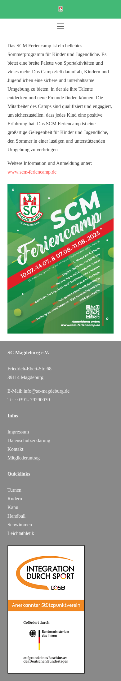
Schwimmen (19, 524)
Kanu (12, 507)
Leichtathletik (20, 533)
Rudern (14, 498)
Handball (16, 516)
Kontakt (15, 449)
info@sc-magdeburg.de (46, 391)
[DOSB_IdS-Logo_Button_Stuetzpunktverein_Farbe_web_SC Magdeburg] (60, 609)
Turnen (14, 490)
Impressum (18, 431)
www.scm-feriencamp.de (31, 172)
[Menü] (60, 26)
